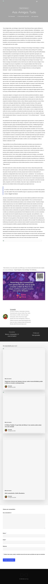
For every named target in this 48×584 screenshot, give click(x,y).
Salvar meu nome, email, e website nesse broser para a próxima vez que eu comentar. (24, 554)
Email (4, 539)
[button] (37, 1)
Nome (4, 533)
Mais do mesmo (24, 8)
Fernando (12, 16)
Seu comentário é (7, 512)
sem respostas (34, 16)
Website (5, 546)
